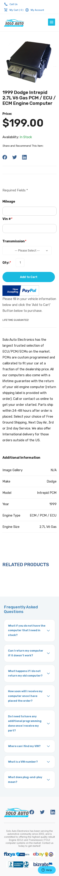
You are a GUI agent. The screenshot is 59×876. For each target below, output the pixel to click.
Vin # (7, 219)
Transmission (14, 241)
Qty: (6, 263)
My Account (37, 10)
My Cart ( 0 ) (16, 10)
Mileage (8, 201)
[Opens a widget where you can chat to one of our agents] (47, 870)
